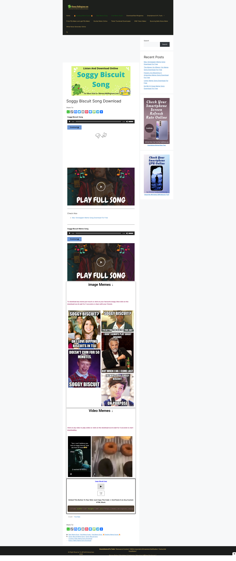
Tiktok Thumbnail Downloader (121, 21)
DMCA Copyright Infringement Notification (144, 549)
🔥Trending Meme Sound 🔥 (83, 15)
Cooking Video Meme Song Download (80, 538)
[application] (101, 121)
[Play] (70, 121)
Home (68, 15)
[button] (74, 127)
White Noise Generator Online (76, 27)
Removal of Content (122, 549)
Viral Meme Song (97, 534)
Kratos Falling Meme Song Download (79, 540)
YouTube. (77, 517)
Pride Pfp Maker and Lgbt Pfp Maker (78, 21)
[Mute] (127, 121)
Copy (131, 507)
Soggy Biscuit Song (92, 536)
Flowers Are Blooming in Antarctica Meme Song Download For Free (156, 75)
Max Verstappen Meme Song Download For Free (90, 218)
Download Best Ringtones (134, 15)
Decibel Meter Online (100, 21)
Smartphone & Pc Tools (154, 15)
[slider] (131, 121)
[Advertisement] (101, 49)
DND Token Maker (140, 21)
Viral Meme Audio (117, 15)
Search (146, 41)
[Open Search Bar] (67, 32)
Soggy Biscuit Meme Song (76, 536)
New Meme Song (102, 15)
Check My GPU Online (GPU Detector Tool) (156, 194)
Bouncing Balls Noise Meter (159, 21)
